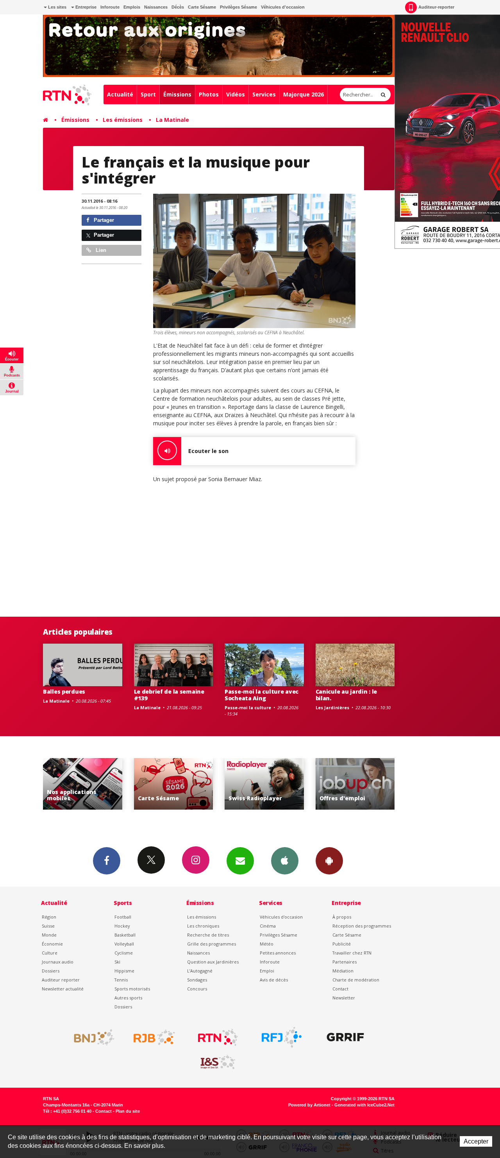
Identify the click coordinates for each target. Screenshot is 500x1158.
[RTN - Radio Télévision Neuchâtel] (218, 1037)
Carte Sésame (202, 7)
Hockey (122, 925)
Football (122, 916)
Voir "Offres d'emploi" (355, 784)
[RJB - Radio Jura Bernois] (154, 1037)
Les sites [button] (56, 7)
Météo (266, 943)
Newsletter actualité (63, 988)
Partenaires (344, 961)
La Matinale (172, 119)
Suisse (48, 925)
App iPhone (284, 860)
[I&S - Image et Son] (218, 1062)
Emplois (131, 7)
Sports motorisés (132, 988)
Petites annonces (278, 952)
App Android (329, 860)
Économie (52, 943)
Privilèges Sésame (238, 7)
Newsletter (343, 997)
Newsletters (240, 860)
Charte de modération (355, 979)
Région (49, 916)
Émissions (177, 94)
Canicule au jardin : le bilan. (346, 695)
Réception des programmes (361, 925)
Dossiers (50, 970)
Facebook (106, 860)
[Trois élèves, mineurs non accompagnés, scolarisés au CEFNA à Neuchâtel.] (254, 261)
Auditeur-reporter (436, 7)
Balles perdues (64, 691)
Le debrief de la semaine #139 (169, 695)
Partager (103, 220)
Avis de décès (274, 979)
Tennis (121, 979)
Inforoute (110, 7)
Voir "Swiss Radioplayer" (264, 784)
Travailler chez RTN (351, 952)
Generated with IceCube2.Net (364, 1105)
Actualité (120, 94)
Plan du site (128, 1111)
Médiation (343, 970)
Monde (49, 934)
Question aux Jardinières (213, 961)
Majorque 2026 (303, 94)
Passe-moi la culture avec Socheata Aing (261, 695)
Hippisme (124, 970)
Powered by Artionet (309, 1105)
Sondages (197, 979)
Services (264, 94)
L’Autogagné (199, 970)
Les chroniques (203, 925)
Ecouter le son (208, 451)
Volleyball (124, 943)
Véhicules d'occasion (283, 7)
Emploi (267, 970)
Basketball (125, 934)
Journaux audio (57, 961)
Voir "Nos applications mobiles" (82, 784)
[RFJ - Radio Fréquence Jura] (281, 1037)
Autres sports (128, 997)
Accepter (476, 1141)
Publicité (341, 943)
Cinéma (268, 925)
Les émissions (123, 119)
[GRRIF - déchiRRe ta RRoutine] (345, 1037)
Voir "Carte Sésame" (173, 784)
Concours (197, 988)
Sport (148, 94)
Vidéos (235, 94)
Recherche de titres (208, 934)
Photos (209, 94)
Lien (100, 250)
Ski (117, 961)
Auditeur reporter (61, 979)
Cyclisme (123, 952)
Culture (49, 952)
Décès (177, 7)
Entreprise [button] (85, 7)
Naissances (156, 7)
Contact (340, 988)
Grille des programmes (211, 943)
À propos (341, 916)
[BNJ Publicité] (90, 1037)
